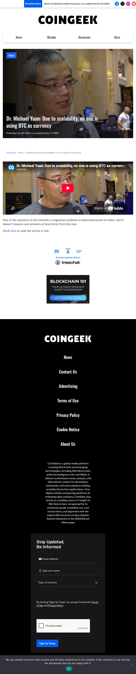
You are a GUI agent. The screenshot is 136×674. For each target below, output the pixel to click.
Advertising (68, 386)
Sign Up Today (47, 643)
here (13, 231)
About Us (68, 444)
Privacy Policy (68, 415)
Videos (11, 55)
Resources (84, 37)
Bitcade (51, 37)
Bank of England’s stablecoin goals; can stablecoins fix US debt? (77, 3)
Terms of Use (68, 401)
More (117, 37)
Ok (68, 668)
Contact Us (68, 372)
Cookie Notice (68, 429)
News (19, 37)
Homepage (11, 153)
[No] (131, 664)
